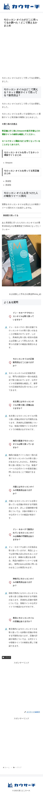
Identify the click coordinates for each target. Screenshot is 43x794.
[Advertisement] (21, 51)
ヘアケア (7, 657)
